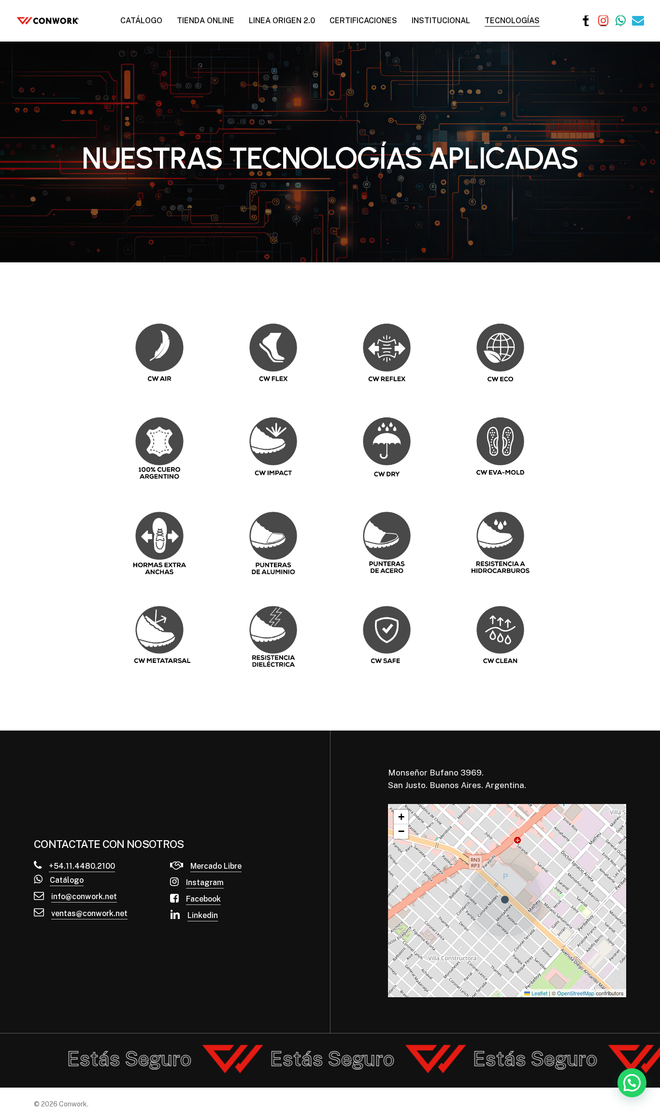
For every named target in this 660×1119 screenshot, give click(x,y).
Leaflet (538, 993)
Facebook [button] (203, 899)
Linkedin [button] (202, 915)
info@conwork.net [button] (84, 896)
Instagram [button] (205, 882)
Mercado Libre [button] (216, 866)
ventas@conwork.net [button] (89, 913)
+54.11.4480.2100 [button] (82, 866)
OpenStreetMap (575, 993)
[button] (507, 900)
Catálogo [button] (67, 880)
